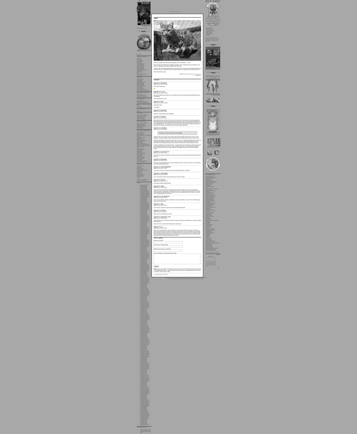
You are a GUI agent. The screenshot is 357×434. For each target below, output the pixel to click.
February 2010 (143, 387)
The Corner (139, 59)
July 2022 (142, 235)
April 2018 (142, 287)
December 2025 (144, 193)
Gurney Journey (140, 117)
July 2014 (142, 333)
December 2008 (144, 402)
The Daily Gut (140, 60)
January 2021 (143, 253)
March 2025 (143, 202)
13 (212, 261)
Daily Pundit (139, 61)
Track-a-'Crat (140, 159)
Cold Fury (139, 58)
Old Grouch (139, 154)
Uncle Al (163, 91)
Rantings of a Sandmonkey (143, 102)
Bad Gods (139, 167)
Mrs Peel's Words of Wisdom (212, 220)
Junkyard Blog (140, 64)
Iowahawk (139, 62)
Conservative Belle (210, 192)
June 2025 (142, 199)
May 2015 (142, 323)
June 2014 (142, 334)
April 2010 (142, 385)
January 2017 (143, 302)
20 (212, 263)
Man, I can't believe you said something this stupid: (165, 253)
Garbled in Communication (143, 144)
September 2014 (144, 331)
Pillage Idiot (208, 226)
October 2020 (143, 256)
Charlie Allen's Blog (141, 115)
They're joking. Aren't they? (143, 90)
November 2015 (144, 317)
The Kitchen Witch (141, 149)
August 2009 (143, 394)
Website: (156, 249)
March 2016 (143, 313)
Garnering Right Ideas (211, 207)
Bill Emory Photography (142, 114)
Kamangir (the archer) (142, 101)
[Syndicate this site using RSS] (216, 155)
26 (210, 264)
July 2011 (142, 370)
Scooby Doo (209, 33)
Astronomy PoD (140, 166)
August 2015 (143, 320)
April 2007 (142, 422)
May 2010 (142, 384)
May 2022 (142, 237)
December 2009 (144, 389)
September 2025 (144, 196)
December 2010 (144, 377)
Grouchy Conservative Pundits (144, 145)
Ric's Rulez (139, 155)
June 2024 (142, 211)
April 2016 (142, 312)
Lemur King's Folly (210, 212)
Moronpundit (208, 218)
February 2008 (143, 412)
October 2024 (143, 207)
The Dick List (140, 141)
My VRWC (208, 222)
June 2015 (142, 322)
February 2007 (143, 424)
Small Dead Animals (141, 89)
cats (196, 74)
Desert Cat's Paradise (211, 196)
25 (209, 264)
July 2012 (142, 358)
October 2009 (143, 391)
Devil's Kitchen (140, 83)
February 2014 (143, 338)
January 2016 (143, 315)
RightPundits (140, 71)
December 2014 (144, 328)
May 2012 (142, 360)
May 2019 (142, 274)
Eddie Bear (208, 201)
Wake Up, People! (141, 161)
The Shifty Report (141, 156)
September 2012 (144, 356)
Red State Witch (209, 230)
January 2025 (143, 204)
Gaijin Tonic (139, 94)
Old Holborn (139, 87)
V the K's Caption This (211, 249)
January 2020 (143, 265)
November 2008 (144, 403)
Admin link (139, 54)
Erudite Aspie (140, 142)
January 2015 (143, 327)
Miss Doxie (139, 151)
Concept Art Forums (141, 116)
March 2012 (143, 362)
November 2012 (144, 354)
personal (199, 74)
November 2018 (144, 280)
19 (210, 263)
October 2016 (143, 305)
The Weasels (140, 127)
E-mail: (155, 244)
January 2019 (143, 278)
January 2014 (143, 339)
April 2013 (142, 348)
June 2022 (142, 236)
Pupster (207, 227)
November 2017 (144, 292)
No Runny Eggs (140, 67)
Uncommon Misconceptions (212, 248)
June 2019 (142, 273)
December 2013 (144, 340)
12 (210, 261)
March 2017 (143, 300)
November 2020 (144, 255)
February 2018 (143, 289)
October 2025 (143, 195)
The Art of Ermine (141, 124)
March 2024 (143, 214)
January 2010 (143, 388)
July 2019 (142, 272)
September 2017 (144, 294)
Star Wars (209, 32)
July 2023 (142, 222)
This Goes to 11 (209, 246)
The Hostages (209, 209)
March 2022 (143, 239)
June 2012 (142, 359)
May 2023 (142, 224)
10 (207, 261)
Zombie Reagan (144, 28)
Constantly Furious (141, 82)
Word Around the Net (210, 250)
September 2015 (144, 319)
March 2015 (143, 325)
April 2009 (142, 398)
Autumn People (209, 180)
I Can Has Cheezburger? (142, 170)
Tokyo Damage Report (142, 96)
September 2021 (144, 245)
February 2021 (143, 252)
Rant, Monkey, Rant (210, 228)
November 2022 (144, 231)
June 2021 (142, 248)
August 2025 (143, 197)
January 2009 (143, 401)
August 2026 (143, 185)
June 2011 (142, 371)
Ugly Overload (140, 175)
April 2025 (142, 201)
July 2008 (142, 407)
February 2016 (143, 314)
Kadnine (207, 211)
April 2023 (142, 225)
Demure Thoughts (210, 195)
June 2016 (142, 310)
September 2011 (144, 368)
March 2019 (143, 276)
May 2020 (142, 261)
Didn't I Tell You (209, 197)
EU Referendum (140, 84)
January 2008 (143, 413)
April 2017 (142, 299)
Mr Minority (208, 219)
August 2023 (143, 221)
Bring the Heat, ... (210, 189)
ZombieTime (140, 74)
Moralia (207, 217)
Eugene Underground (210, 202)
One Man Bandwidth (141, 95)
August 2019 (143, 271)
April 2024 (142, 213)
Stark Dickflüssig (165, 151)
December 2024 (144, 205)
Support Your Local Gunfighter (212, 242)
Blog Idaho (139, 138)
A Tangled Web (140, 78)
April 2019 (142, 275)
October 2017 (143, 293)
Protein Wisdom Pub (141, 69)
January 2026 (143, 192)
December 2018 (144, 279)
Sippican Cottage (141, 157)
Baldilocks (208, 185)
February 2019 (143, 277)
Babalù (138, 110)
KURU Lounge (209, 215)
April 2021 (142, 250)
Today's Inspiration (141, 118)
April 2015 (142, 324)
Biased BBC (139, 80)
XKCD (138, 177)
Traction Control (209, 247)
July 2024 (142, 210)
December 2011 (143, 365)
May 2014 (142, 335)
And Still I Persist (210, 178)
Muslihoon (208, 221)
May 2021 (142, 249)
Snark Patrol (140, 158)
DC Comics (209, 29)
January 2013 (143, 352)
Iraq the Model (140, 100)
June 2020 (142, 260)
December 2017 (144, 291)
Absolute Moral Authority (211, 181)
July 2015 (142, 321)
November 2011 (143, 366)
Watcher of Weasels (141, 126)
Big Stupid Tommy (141, 137)
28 (213, 264)
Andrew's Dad (209, 183)
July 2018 (142, 284)
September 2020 (144, 257)
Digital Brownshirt (210, 198)
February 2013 (143, 350)
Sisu (138, 72)
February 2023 (143, 228)
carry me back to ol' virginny (161, 274)
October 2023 (143, 219)
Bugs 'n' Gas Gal (140, 139)
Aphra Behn (139, 79)
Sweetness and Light (141, 73)
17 (207, 263)
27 (212, 264)
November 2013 (144, 341)
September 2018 (144, 282)
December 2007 (144, 414)
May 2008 (142, 409)
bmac (207, 187)
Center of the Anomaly (211, 190)
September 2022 (144, 233)
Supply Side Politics (210, 241)
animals (193, 74)
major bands (216, 39)
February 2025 (143, 203)
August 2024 (143, 209)
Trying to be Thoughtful (142, 160)
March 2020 (143, 263)
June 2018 (142, 285)
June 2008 (142, 408)
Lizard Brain (208, 214)
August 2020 (143, 258)
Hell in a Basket (140, 146)
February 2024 (143, 215)
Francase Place (209, 205)
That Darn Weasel (141, 125)
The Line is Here (140, 66)
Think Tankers (209, 243)
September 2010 (144, 380)
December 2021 (144, 242)
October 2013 (143, 342)
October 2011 (143, 367)
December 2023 (144, 217)
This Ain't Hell (209, 244)
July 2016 (142, 308)
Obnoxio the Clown (141, 86)
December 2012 (144, 353)
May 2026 (142, 188)
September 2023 (144, 220)
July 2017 (142, 296)
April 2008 (142, 410)
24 (207, 264)
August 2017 (143, 295)
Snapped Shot (209, 237)
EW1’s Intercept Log (141, 143)
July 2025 (142, 198)
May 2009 (142, 397)
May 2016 (142, 311)
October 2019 (143, 269)
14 (213, 261)
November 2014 (144, 329)
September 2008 (144, 405)
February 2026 (143, 191)
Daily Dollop (208, 193)
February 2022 (143, 240)
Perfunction (208, 225)
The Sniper (208, 238)
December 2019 (144, 266)
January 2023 (143, 229)
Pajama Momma (209, 224)
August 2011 (143, 369)
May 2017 (142, 298)
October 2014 (143, 330)
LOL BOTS (139, 171)
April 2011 (142, 373)
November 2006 (144, 431)
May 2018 (142, 286)
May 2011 (142, 372)
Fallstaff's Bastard (210, 204)
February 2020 (143, 264)
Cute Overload (140, 169)
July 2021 (142, 247)
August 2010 (143, 381)
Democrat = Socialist (210, 194)
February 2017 (143, 301)
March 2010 (143, 386)
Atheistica (208, 179)
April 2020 (142, 262)
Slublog (207, 236)
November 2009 (144, 390)
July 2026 (142, 186)
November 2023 (144, 218)
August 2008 (143, 406)
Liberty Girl (139, 150)
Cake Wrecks (140, 168)
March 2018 (143, 288)
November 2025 (144, 194)
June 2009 (142, 396)
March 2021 (143, 251)
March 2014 (143, 337)
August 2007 (143, 418)
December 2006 (146, 430)
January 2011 (143, 376)
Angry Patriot (140, 133)
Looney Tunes (210, 30)
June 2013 (142, 346)
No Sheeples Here (141, 153)
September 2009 (144, 392)
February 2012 (143, 363)
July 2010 (142, 382)
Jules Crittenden (140, 65)
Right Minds (208, 231)
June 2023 (142, 223)
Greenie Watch (140, 88)
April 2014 (142, 336)
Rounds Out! (208, 233)
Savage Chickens (141, 174)
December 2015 (144, 316)
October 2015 (143, 318)
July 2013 (142, 345)
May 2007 (142, 421)
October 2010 (143, 379)
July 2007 (142, 419)
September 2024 (144, 208)
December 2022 (144, 230)
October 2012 (143, 355)
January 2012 (143, 364)
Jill (137, 147)
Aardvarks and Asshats (211, 177)
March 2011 (143, 374)
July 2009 (142, 395)
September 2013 (144, 343)
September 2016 (144, 306)
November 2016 (144, 304)
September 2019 (144, 270)
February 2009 (143, 400)
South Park (209, 28)
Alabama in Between (210, 182)
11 (209, 261)
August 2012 (143, 357)
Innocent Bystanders (210, 210)
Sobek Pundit (209, 239)
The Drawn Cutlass (210, 200)
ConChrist (208, 191)
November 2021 (144, 243)
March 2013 (143, 349)
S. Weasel (208, 234)
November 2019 (144, 268)
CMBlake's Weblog (141, 140)
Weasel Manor (140, 128)
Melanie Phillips (140, 85)
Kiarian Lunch (140, 148)
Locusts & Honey (209, 216)
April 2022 (142, 238)
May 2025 (142, 200)
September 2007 (144, 417)
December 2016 (144, 303)
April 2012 (142, 361)
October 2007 (143, 416)
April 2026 (142, 189)
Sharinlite (208, 235)
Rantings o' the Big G (210, 229)
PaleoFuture (139, 172)
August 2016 (143, 307)
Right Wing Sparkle (210, 232)
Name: (155, 240)
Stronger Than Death (210, 240)
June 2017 (142, 297)
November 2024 (144, 206)
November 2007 (144, 415)
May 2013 (142, 347)
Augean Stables (140, 134)
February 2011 (143, 375)
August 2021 (143, 246)
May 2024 (142, 212)
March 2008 (143, 411)
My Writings (139, 106)
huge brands (208, 39)
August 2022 (143, 234)
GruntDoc (208, 208)
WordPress (189, 277)
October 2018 (143, 281)
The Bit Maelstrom (210, 186)
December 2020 (144, 254)
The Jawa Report (141, 63)
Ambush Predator (141, 132)
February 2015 (143, 326)
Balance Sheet (209, 184)
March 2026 (143, 190)
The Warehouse (140, 176)
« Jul (218, 267)
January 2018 (143, 290)
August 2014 (143, 332)
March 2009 (143, 399)
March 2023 (143, 227)
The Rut (138, 173)
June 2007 (142, 420)
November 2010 (144, 378)
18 (209, 263)
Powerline (139, 70)
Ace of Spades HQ (210, 176)
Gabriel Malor (209, 206)
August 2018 (143, 283)
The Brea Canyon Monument (212, 188)
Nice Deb (208, 223)
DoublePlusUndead (210, 199)
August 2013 (143, 344)
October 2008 (143, 404)
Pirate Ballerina (140, 68)
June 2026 (142, 187)
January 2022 (143, 241)
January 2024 (143, 216)
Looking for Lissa (141, 152)
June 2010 (142, 383)
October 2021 (143, 244)
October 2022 (143, 232)
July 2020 (142, 259)
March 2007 (143, 423)
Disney (208, 35)
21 (213, 263)
